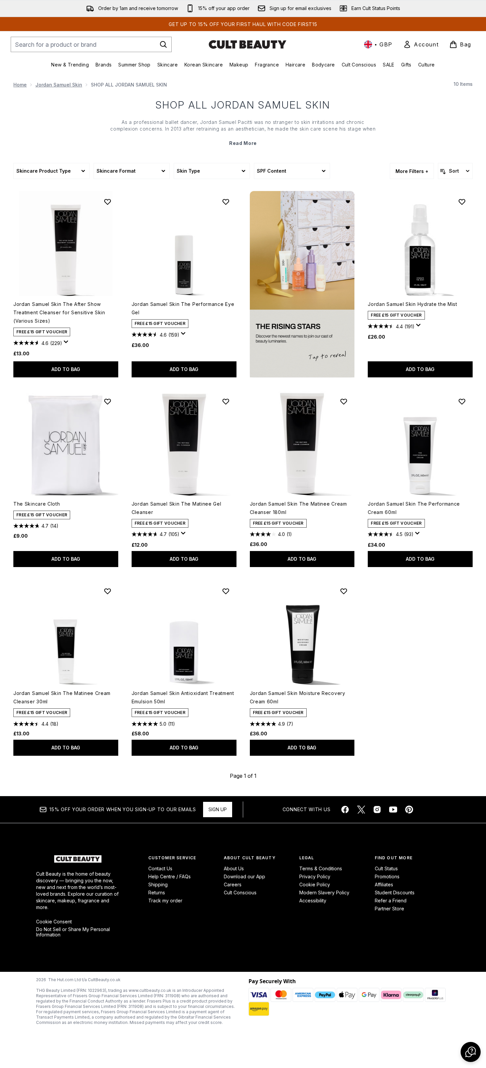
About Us (234, 868)
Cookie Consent (54, 921)
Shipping (158, 884)
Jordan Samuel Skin (58, 84)
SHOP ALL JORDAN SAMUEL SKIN (243, 105)
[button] (302, 284)
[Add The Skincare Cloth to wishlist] (108, 401)
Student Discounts (395, 892)
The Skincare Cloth (36, 504)
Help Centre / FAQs (169, 876)
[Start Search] (163, 44)
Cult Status (386, 868)
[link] (421, 44)
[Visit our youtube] (393, 810)
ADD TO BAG (65, 369)
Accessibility (312, 900)
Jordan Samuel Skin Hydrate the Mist (412, 304)
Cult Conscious (240, 892)
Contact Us (160, 868)
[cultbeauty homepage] (247, 44)
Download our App (244, 876)
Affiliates (384, 884)
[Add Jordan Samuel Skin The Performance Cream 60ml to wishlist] (462, 401)
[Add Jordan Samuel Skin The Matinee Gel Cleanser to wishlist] (226, 401)
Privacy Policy (314, 876)
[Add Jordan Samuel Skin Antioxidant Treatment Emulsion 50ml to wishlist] (226, 591)
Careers (232, 884)
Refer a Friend (391, 900)
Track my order (165, 900)
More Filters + (411, 171)
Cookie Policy (314, 884)
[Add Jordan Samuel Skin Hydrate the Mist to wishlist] (462, 202)
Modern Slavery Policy (324, 892)
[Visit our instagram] (377, 810)
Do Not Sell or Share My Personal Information (73, 932)
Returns (156, 892)
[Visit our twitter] (361, 810)
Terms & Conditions (320, 868)
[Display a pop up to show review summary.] (67, 344)
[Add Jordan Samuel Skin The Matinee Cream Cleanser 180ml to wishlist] (344, 401)
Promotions (387, 876)
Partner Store (389, 908)
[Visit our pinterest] (409, 810)
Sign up (217, 809)
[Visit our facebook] (345, 810)
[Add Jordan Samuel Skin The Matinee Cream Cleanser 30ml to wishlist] (108, 591)
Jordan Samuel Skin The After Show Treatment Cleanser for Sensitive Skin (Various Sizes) (59, 312)
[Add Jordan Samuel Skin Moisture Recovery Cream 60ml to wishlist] (344, 591)
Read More (243, 143)
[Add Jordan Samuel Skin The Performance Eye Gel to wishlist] (226, 202)
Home (20, 84)
